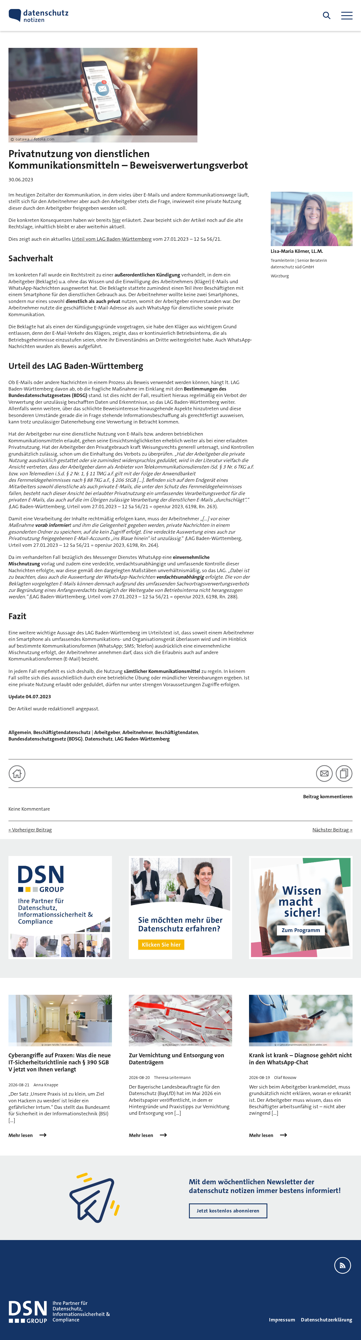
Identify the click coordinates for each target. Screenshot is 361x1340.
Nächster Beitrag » (332, 830)
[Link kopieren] (344, 773)
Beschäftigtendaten (176, 732)
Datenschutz (99, 738)
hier (116, 220)
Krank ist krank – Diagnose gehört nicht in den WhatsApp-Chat (300, 1058)
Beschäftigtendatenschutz (62, 732)
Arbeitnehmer (137, 732)
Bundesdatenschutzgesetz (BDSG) (45, 738)
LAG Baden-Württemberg (142, 738)
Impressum (282, 1319)
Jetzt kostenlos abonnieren (228, 1210)
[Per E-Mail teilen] (324, 773)
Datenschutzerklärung (327, 1319)
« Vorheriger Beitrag (30, 830)
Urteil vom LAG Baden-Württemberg (112, 239)
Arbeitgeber (107, 732)
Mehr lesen (21, 1135)
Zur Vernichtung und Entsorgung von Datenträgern (176, 1058)
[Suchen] (327, 15)
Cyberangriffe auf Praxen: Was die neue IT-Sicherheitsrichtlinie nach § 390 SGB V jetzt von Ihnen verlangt (59, 1062)
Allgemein (19, 732)
